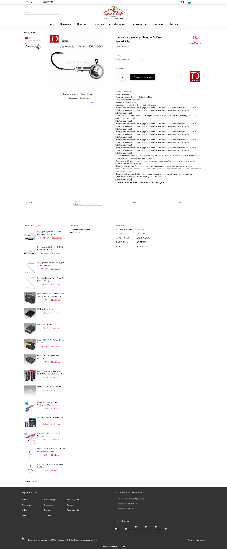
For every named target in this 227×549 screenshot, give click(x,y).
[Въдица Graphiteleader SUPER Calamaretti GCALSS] (30, 252)
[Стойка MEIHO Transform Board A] (30, 360)
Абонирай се (31, 482)
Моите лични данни (196, 540)
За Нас (24, 510)
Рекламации (27, 505)
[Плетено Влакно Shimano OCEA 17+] (30, 422)
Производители (139, 24)
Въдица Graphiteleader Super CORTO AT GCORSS (49, 233)
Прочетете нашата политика (85, 540)
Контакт (47, 510)
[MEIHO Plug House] (30, 314)
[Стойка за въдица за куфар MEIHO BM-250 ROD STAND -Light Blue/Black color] (30, 376)
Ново (51, 24)
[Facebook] (197, 2)
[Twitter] (201, 2)
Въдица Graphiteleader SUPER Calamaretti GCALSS (50, 248)
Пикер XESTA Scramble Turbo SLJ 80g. (50, 434)
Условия (70, 505)
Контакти (158, 24)
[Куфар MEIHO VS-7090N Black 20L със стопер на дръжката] (30, 298)
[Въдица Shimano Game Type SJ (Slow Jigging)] (30, 283)
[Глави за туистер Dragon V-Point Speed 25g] (77, 90)
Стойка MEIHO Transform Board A (48, 357)
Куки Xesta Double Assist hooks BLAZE (50, 465)
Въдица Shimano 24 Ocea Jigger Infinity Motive (50, 264)
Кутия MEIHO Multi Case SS (49, 387)
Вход (24, 515)
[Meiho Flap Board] (30, 329)
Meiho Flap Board (44, 325)
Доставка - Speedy (75, 510)
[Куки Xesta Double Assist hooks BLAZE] (30, 469)
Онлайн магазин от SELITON (113, 546)
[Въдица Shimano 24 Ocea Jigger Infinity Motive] (30, 267)
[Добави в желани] (201, 68)
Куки (33, 32)
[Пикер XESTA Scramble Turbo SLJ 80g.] (30, 438)
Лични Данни (73, 500)
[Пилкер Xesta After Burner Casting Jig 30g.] (30, 407)
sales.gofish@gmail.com (134, 499)
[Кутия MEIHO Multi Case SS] (30, 391)
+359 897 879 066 (48, 2)
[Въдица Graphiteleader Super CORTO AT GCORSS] (30, 236)
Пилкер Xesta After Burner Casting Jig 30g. (48, 403)
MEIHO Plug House (45, 309)
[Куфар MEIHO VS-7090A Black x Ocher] (30, 345)
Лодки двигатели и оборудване (109, 24)
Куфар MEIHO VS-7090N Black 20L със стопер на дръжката (50, 295)
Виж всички (75, 232)
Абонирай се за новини (81, 230)
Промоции (65, 24)
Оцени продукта (87, 94)
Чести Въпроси (50, 500)
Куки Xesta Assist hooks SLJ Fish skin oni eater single (51, 450)
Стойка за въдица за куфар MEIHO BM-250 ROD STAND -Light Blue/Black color (50, 372)
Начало (26, 32)
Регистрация (49, 505)
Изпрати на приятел (70, 94)
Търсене (47, 515)
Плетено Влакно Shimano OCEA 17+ (51, 419)
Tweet (91, 103)
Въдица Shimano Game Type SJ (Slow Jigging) (50, 279)
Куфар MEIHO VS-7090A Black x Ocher (50, 341)
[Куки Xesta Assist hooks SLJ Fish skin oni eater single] (30, 453)
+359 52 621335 (132, 509)
